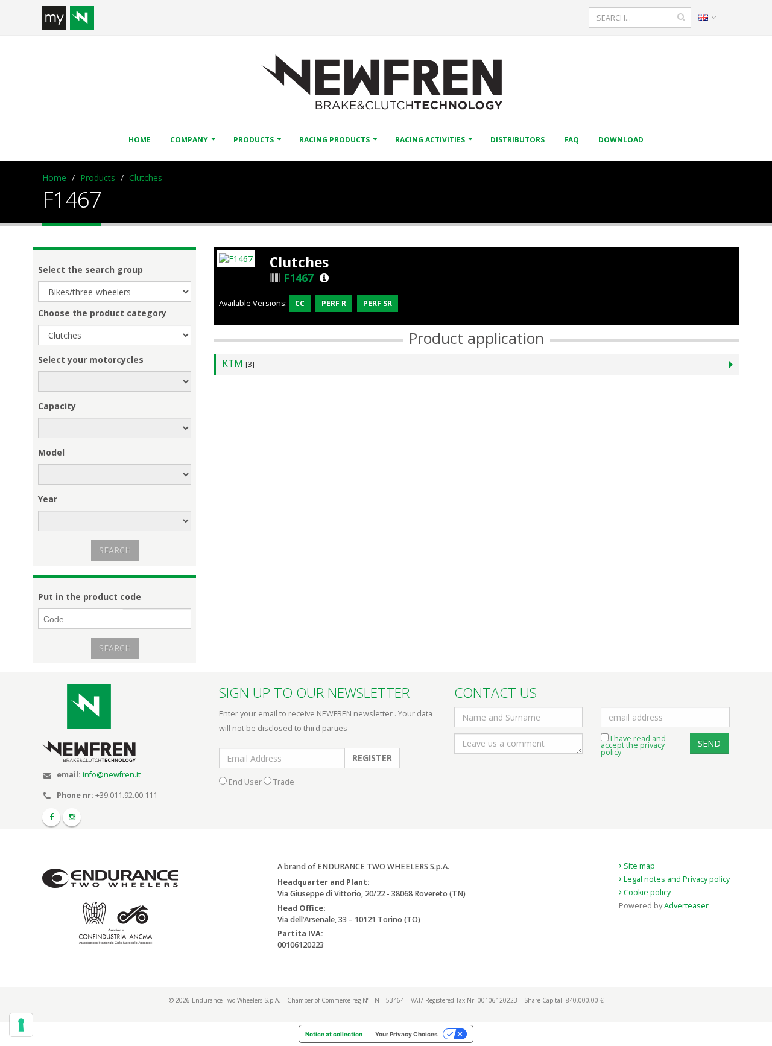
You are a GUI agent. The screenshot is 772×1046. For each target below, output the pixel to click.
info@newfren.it (112, 775)
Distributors (517, 140)
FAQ (571, 140)
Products (253, 140)
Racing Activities (430, 140)
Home (139, 140)
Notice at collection (333, 1034)
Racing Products (334, 140)
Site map (638, 866)
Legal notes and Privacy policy (676, 879)
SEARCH (115, 550)
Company (189, 140)
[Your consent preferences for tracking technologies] (21, 1024)
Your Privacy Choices (406, 1034)
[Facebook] (51, 817)
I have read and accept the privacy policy (633, 745)
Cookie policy (646, 892)
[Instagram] (72, 817)
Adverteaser (686, 906)
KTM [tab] (238, 363)
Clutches (145, 177)
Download (621, 140)
